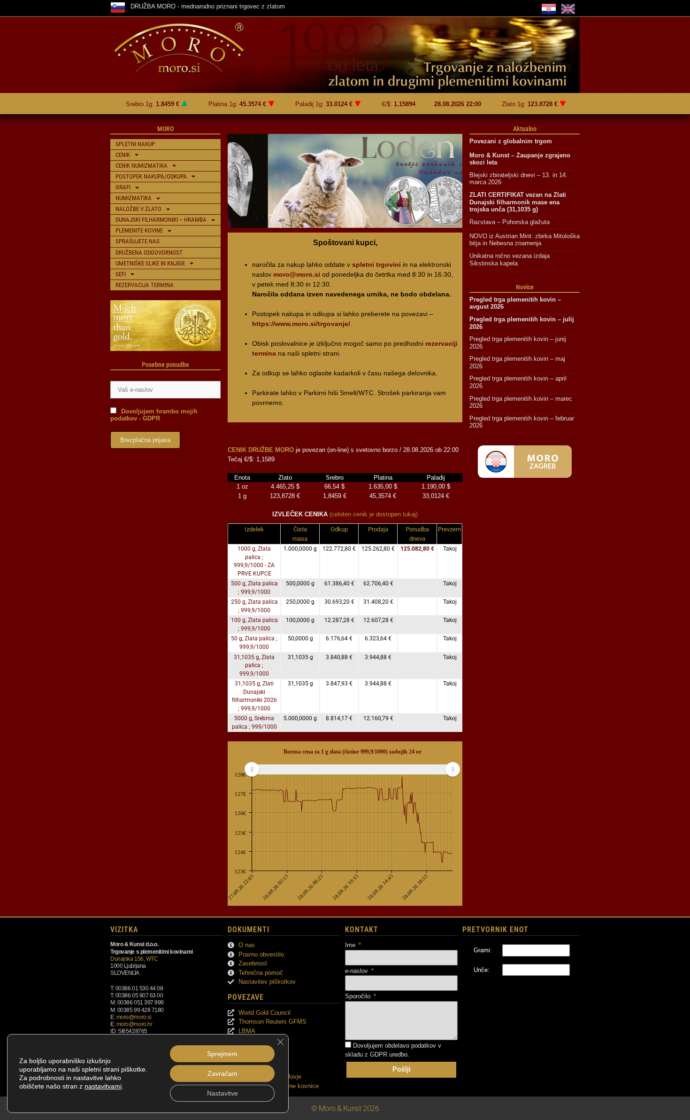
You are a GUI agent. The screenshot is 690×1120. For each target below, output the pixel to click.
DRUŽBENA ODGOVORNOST (149, 252)
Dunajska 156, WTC (134, 959)
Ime (351, 945)
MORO (165, 128)
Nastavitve (222, 1093)
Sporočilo (358, 996)
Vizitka (124, 929)
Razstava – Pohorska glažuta (509, 222)
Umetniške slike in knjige (150, 263)
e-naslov (357, 970)
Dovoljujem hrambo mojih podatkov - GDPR (154, 415)
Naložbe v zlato (138, 208)
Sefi (120, 274)
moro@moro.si (134, 1017)
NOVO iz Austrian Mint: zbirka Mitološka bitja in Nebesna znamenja (524, 240)
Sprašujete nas (137, 241)
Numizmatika (133, 198)
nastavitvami (103, 1086)
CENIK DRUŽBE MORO (261, 449)
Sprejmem (222, 1054)
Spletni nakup (135, 144)
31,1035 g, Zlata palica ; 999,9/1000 (254, 665)
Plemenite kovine (139, 230)
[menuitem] (352, 769)
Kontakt (361, 929)
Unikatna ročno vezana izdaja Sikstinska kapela (510, 259)
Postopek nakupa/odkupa (151, 176)
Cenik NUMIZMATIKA (141, 165)
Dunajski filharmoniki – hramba (161, 219)
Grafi (122, 187)
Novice (525, 287)
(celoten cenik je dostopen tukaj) (374, 514)
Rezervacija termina (144, 284)
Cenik (122, 154)
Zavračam (222, 1073)
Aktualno (525, 128)
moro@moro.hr (134, 1024)
